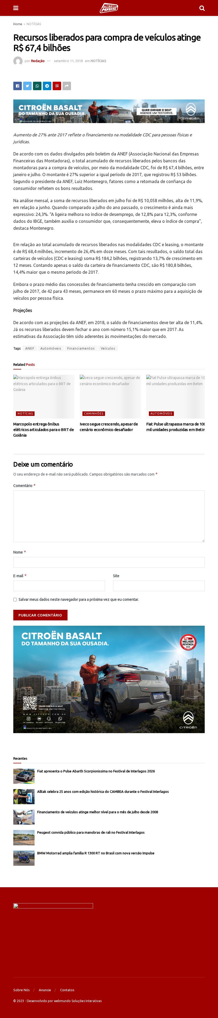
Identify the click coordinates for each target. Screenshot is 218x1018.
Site (116, 576)
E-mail (20, 575)
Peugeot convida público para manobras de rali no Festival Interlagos (91, 832)
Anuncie (45, 990)
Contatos (67, 990)
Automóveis (50, 348)
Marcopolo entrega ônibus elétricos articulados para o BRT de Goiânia (43, 429)
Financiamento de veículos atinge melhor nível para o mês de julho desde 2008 (97, 812)
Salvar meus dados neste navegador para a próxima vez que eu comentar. (79, 599)
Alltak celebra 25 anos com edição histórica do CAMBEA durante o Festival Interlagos (103, 791)
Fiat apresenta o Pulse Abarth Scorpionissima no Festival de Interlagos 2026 (96, 771)
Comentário (24, 485)
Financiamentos (81, 348)
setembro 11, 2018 (68, 61)
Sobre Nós (21, 990)
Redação (38, 61)
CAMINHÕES (93, 413)
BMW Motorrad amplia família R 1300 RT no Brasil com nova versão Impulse (95, 853)
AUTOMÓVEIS (161, 413)
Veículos (108, 348)
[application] (109, 679)
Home (17, 24)
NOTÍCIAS (34, 24)
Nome (19, 552)
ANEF (29, 348)
